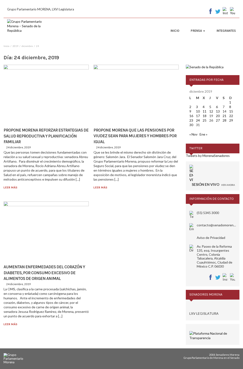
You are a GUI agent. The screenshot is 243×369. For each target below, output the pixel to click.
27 (218, 120)
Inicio (174, 30)
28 (224, 120)
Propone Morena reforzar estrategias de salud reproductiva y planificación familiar (46, 136)
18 (204, 116)
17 (198, 116)
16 (191, 116)
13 (218, 111)
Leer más (11, 187)
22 (231, 116)
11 (204, 111)
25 (204, 120)
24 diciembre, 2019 (18, 147)
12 (211, 111)
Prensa (197, 30)
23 (191, 120)
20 (218, 116)
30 (191, 125)
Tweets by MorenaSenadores (208, 156)
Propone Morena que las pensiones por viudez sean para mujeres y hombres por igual (135, 136)
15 (231, 111)
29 (231, 120)
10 (198, 111)
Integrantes (226, 30)
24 (198, 120)
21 (224, 116)
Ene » (203, 134)
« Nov (193, 134)
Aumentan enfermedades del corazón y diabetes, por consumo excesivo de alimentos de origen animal (44, 272)
